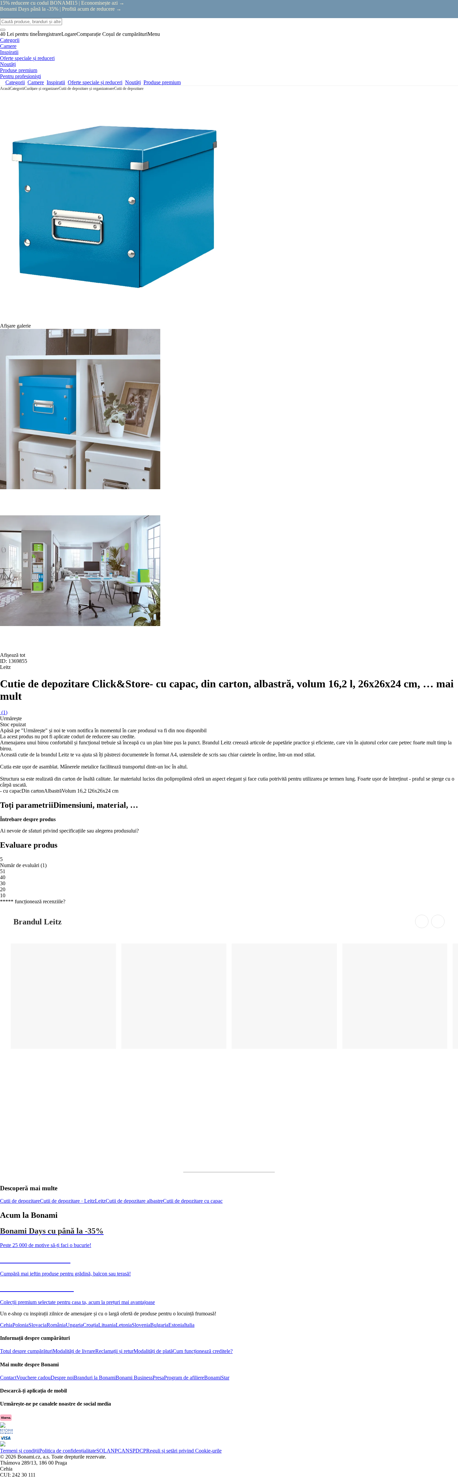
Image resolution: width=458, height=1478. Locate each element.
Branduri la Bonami (95, 1377)
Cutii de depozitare (129, 88)
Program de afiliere (184, 1377)
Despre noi (62, 1377)
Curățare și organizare (41, 88)
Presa (158, 1377)
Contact (8, 1377)
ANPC (114, 1451)
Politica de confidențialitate (67, 1451)
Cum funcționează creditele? (203, 1351)
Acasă (5, 88)
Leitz (100, 1201)
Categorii (17, 88)
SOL (101, 1451)
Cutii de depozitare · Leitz (67, 1201)
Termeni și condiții (19, 1451)
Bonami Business (134, 1377)
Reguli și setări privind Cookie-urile (184, 1451)
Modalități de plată (153, 1351)
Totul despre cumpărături (26, 1351)
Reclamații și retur (114, 1351)
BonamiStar (216, 1377)
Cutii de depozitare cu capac (193, 1201)
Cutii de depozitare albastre (134, 1201)
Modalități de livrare (74, 1351)
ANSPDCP (133, 1451)
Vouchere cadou (33, 1377)
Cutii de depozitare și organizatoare (86, 88)
